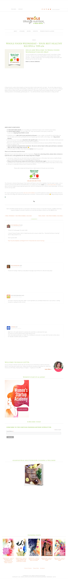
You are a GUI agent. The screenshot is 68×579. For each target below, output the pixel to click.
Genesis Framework (41, 576)
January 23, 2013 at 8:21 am (16, 226)
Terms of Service (28, 568)
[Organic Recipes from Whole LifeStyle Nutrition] (34, 179)
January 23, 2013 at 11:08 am (16, 267)
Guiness (13, 326)
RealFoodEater (15, 265)
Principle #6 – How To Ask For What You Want (46, 559)
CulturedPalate (15, 225)
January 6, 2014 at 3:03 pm (16, 328)
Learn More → (48, 369)
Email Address (10, 431)
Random (34, 39)
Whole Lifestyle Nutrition (34, 20)
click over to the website (29, 192)
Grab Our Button (34, 181)
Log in (54, 576)
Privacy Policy (36, 568)
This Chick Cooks (52, 184)
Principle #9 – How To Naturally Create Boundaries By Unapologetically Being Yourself (8, 560)
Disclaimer (42, 568)
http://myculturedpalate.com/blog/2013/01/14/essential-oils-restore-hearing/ (26, 240)
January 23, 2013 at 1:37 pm (16, 297)
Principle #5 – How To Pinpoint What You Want (59, 559)
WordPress (49, 576)
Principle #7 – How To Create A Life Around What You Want (34, 559)
